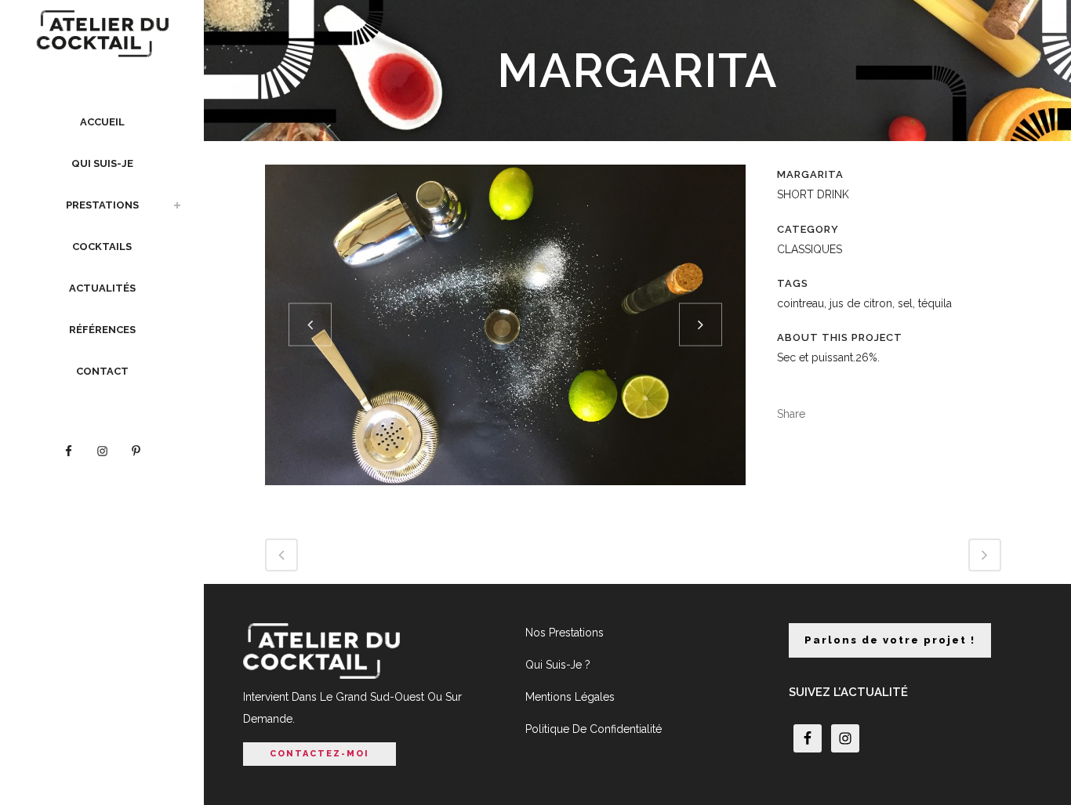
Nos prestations (564, 632)
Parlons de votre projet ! (889, 640)
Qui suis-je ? (557, 664)
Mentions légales (570, 697)
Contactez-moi (319, 754)
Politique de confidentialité (593, 729)
